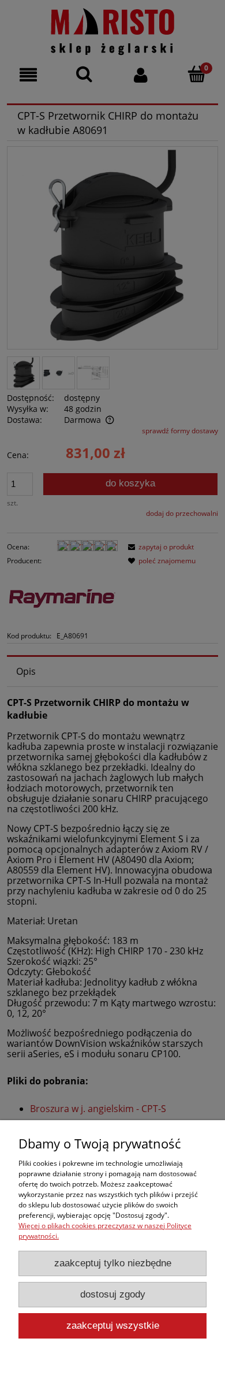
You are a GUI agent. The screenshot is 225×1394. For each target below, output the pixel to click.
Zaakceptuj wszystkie (112, 1325)
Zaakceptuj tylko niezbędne (112, 1263)
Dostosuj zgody (112, 1294)
